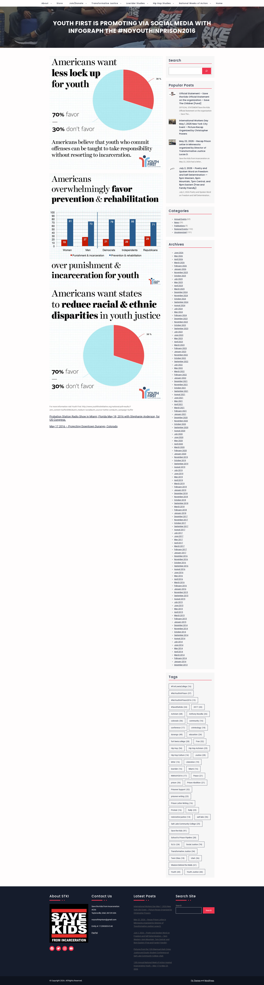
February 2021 (180, 411)
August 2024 (179, 305)
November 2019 (181, 457)
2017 (198, 707)
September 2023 (181, 328)
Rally (192, 810)
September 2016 (181, 566)
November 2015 (181, 592)
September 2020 (181, 427)
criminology (198, 728)
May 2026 (178, 256)
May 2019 (178, 477)
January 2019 (180, 490)
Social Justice (194, 844)
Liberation (192, 762)
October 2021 (180, 388)
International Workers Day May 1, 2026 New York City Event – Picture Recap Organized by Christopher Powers (193, 127)
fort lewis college (180, 741)
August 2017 (179, 530)
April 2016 (178, 579)
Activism (177, 714)
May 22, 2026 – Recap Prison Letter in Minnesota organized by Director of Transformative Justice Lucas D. (195, 148)
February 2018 (180, 510)
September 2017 (181, 526)
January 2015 (180, 622)
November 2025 (181, 272)
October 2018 (180, 500)
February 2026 (180, 266)
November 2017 (181, 520)
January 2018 (180, 513)
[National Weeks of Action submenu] (210, 3)
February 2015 (180, 619)
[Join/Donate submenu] (86, 3)
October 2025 (180, 276)
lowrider (176, 769)
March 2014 (179, 655)
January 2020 (180, 454)
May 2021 (178, 401)
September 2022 (181, 361)
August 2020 (179, 431)
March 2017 (179, 546)
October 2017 (180, 523)
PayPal (95, 933)
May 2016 (178, 576)
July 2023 (178, 332)
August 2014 (179, 638)
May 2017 (178, 539)
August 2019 (179, 467)
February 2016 (180, 586)
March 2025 (179, 289)
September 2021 (181, 391)
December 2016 (181, 556)
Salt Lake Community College (185, 824)
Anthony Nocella (198, 714)
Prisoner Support (180, 789)
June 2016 (178, 572)
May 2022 (178, 368)
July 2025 (178, 279)
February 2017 (180, 549)
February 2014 (180, 658)
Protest (176, 810)
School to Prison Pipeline (183, 837)
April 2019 (178, 480)
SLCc (175, 844)
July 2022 (178, 365)
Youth (175, 872)
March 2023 (179, 345)
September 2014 (181, 635)
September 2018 (181, 503)
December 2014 (181, 625)
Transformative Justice (183, 851)
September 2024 (181, 302)
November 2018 (181, 497)
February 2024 (180, 315)
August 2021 (179, 394)
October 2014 (180, 632)
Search (179, 905)
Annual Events (180, 219)
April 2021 (178, 404)
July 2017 (178, 533)
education (195, 734)
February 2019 (180, 487)
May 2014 (178, 648)
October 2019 (180, 460)
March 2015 (179, 615)
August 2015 (179, 599)
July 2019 (178, 470)
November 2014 (181, 628)
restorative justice (180, 817)
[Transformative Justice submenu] (120, 3)
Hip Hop (176, 748)
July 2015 (178, 602)
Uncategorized (180, 232)
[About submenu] (51, 3)
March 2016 (179, 582)
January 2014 (180, 661)
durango (177, 734)
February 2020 (180, 450)
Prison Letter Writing (182, 803)
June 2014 (178, 645)
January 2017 (180, 553)
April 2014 (178, 652)
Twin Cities (178, 858)
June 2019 (178, 474)
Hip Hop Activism (198, 748)
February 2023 (180, 348)
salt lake (202, 817)
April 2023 (178, 342)
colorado (177, 721)
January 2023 (180, 352)
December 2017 (181, 516)
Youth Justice (195, 872)
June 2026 (178, 253)
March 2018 (179, 506)
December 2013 (181, 665)
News (176, 222)
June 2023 (178, 335)
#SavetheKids (179, 707)
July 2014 (178, 642)
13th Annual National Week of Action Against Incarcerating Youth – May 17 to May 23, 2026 (153, 965)
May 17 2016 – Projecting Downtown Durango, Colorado (84, 426)
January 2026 (180, 269)
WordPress (209, 981)
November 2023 (181, 322)
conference (178, 728)
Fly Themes (195, 981)
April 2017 (178, 543)
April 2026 (178, 259)
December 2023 (181, 319)
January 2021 (180, 414)
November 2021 (181, 384)
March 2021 (179, 408)
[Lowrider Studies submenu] (147, 3)
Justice (200, 755)
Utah (195, 858)
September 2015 (181, 596)
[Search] (206, 71)
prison (176, 783)
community (196, 721)
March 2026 (179, 262)
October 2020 (180, 424)
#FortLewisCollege (181, 686)
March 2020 (179, 447)
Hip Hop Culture (180, 755)
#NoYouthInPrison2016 (183, 700)
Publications (179, 226)
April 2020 (178, 444)
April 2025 (178, 286)
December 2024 (181, 292)
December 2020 (181, 417)
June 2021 (178, 398)
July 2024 (178, 309)
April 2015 (178, 612)
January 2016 (180, 589)
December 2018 (181, 493)
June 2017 (178, 536)
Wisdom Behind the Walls (184, 865)
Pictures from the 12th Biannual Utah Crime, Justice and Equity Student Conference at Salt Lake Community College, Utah (152, 952)
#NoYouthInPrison (181, 693)
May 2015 (178, 609)
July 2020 (178, 434)
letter (175, 762)
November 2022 (181, 355)
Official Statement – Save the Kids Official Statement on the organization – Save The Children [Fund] (194, 98)
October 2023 (180, 325)
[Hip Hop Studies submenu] (173, 3)
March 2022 (179, 371)
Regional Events (181, 229)
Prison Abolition (196, 783)
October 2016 (180, 563)
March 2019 (179, 483)
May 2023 (178, 338)
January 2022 (180, 378)
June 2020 (178, 437)
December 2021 (181, 381)
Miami (193, 769)
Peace (198, 776)
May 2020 (178, 441)
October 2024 (180, 299)
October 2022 (180, 358)
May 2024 (178, 312)
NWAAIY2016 (179, 776)
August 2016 (179, 569)
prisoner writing (180, 796)
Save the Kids (179, 831)
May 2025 (178, 282)
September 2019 (181, 464)
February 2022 (180, 375)
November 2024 (181, 295)
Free (200, 741)
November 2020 (181, 421)
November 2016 (181, 559)
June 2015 (178, 605)
